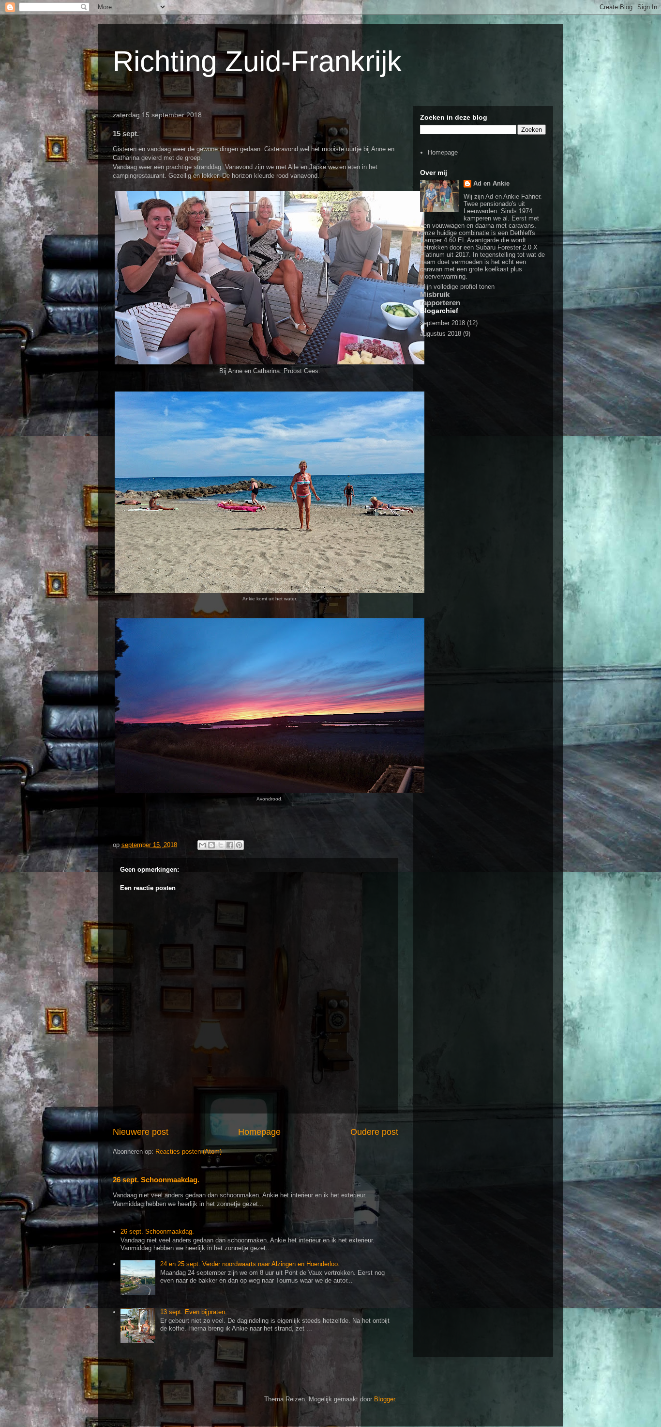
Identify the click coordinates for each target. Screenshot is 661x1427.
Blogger (384, 1399)
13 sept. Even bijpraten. (193, 1312)
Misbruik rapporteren (440, 298)
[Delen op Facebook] (230, 845)
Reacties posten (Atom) (188, 1151)
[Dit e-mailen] (202, 845)
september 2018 (442, 323)
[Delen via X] (220, 845)
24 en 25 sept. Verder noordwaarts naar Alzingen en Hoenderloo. (250, 1264)
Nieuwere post (140, 1132)
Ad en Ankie (491, 183)
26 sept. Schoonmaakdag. (156, 1180)
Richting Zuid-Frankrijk (257, 61)
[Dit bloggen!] (211, 845)
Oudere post (374, 1132)
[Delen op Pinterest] (239, 845)
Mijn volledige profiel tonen (457, 286)
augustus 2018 (440, 333)
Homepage (259, 1132)
